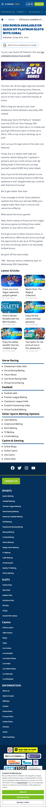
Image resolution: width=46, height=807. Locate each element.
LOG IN (29, 4)
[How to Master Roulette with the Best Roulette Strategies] (11, 307)
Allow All (23, 792)
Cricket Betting (11, 436)
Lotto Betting (10, 419)
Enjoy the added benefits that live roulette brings (11, 345)
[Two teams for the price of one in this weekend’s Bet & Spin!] (34, 334)
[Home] (2, 19)
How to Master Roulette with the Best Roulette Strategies (11, 318)
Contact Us (11, 481)
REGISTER (39, 4)
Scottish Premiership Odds (17, 405)
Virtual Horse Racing (14, 382)
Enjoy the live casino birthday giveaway (33, 318)
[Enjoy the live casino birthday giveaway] (34, 307)
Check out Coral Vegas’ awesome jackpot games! (11, 292)
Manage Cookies (23, 802)
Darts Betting (10, 428)
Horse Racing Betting (14, 370)
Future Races (10, 374)
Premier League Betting (15, 397)
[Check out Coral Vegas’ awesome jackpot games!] (11, 281)
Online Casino (11, 450)
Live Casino (9, 454)
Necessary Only (23, 797)
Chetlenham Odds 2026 (15, 366)
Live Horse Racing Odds (15, 378)
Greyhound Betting (13, 424)
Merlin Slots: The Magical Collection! (34, 292)
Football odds (10, 393)
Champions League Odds (16, 401)
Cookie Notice (22, 783)
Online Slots (10, 458)
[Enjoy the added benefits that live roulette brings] (11, 334)
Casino (11, 19)
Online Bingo (10, 446)
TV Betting (9, 432)
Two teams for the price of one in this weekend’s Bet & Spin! (34, 345)
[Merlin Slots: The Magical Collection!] (34, 281)
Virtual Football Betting (15, 409)
